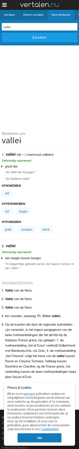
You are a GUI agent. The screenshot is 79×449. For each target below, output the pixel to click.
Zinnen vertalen (33, 15)
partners (29, 394)
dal (7, 193)
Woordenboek (61, 15)
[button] (4, 5)
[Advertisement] (39, 87)
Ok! (39, 438)
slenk (46, 229)
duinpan (26, 229)
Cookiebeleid (49, 429)
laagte (23, 211)
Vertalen (9, 15)
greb (8, 229)
